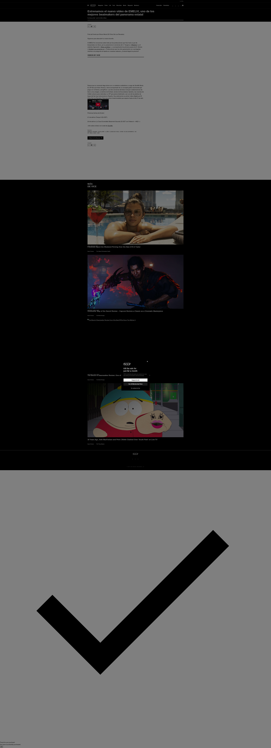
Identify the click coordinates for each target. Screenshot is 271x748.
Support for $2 (135, 380)
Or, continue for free (135, 388)
